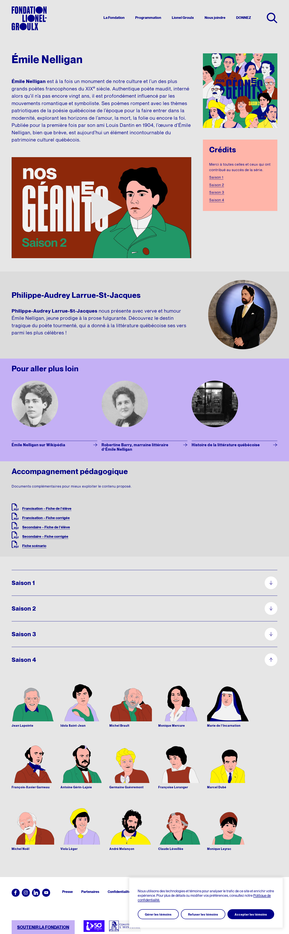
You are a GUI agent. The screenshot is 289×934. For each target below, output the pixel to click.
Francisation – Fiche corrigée (46, 518)
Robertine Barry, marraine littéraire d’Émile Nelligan (135, 447)
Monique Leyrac (219, 849)
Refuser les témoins (203, 914)
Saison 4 (216, 200)
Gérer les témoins (158, 914)
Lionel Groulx (183, 18)
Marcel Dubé (216, 787)
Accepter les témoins (251, 914)
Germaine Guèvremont (126, 787)
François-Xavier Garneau (31, 787)
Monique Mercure (171, 725)
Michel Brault (119, 725)
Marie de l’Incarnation (224, 725)
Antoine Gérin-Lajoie (76, 787)
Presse (67, 892)
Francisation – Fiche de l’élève (47, 508)
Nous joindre (215, 18)
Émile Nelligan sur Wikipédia (38, 445)
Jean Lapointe (22, 725)
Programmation (148, 18)
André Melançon (121, 849)
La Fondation (114, 18)
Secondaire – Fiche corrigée (45, 536)
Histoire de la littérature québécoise (226, 445)
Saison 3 (216, 192)
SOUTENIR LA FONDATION (43, 927)
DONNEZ (243, 18)
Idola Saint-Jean (73, 725)
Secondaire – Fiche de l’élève (46, 527)
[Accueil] (29, 18)
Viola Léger (69, 849)
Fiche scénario (34, 546)
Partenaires (90, 892)
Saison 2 (216, 185)
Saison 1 (216, 177)
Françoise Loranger (173, 787)
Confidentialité (119, 892)
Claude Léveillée (170, 849)
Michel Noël (20, 849)
